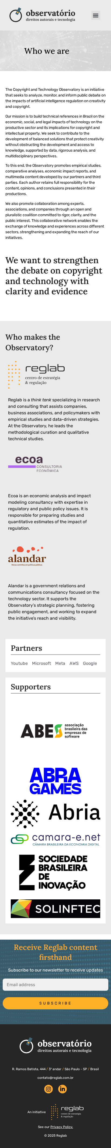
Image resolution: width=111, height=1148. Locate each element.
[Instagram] (48, 1089)
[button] (95, 15)
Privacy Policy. (61, 1127)
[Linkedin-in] (62, 1089)
